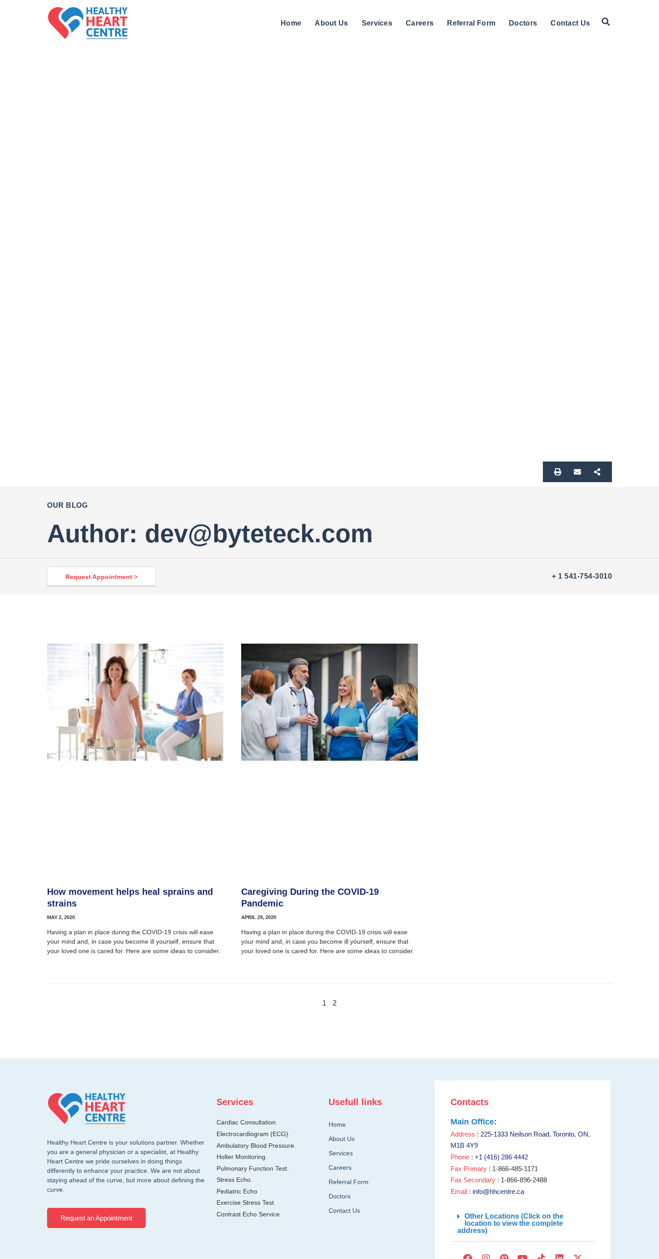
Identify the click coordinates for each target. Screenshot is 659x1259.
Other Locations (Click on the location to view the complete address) (510, 1223)
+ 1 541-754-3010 (582, 576)
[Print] (557, 471)
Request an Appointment (96, 1218)
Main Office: (474, 1121)
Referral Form (471, 23)
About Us (331, 23)
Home (291, 23)
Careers (420, 23)
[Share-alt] (597, 471)
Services (377, 23)
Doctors (523, 23)
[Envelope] (577, 471)
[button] (605, 22)
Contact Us (570, 23)
